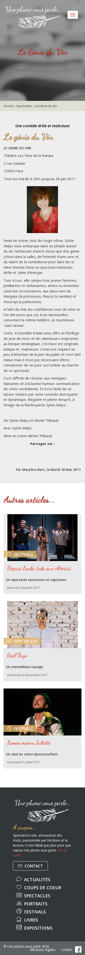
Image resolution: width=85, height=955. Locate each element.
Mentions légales (43, 949)
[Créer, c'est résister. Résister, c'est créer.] (3, 6)
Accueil (8, 106)
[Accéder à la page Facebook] (78, 949)
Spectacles (24, 106)
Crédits (66, 949)
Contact (33, 866)
